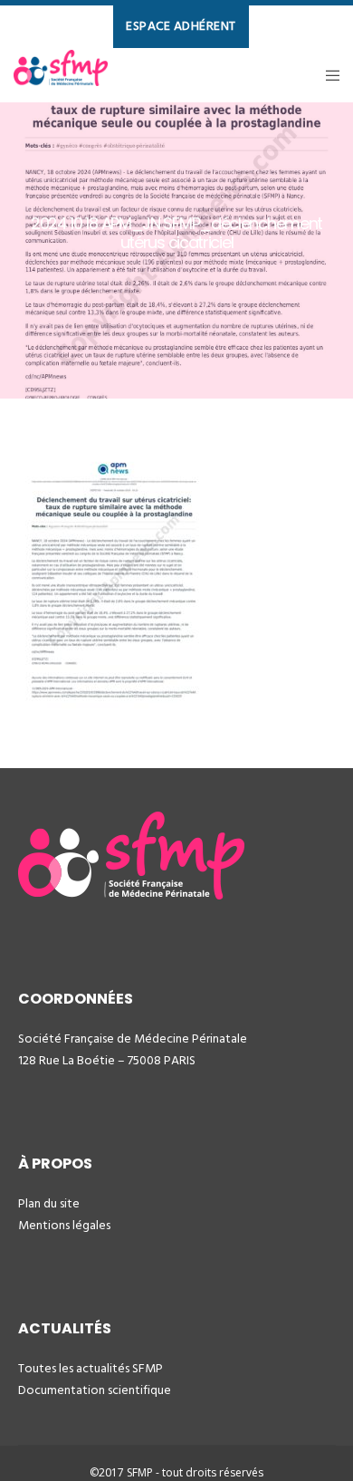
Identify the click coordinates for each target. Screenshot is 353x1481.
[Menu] (327, 75)
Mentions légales (64, 1225)
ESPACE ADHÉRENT (181, 25)
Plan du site (49, 1203)
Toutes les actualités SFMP (90, 1368)
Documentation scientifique (94, 1390)
